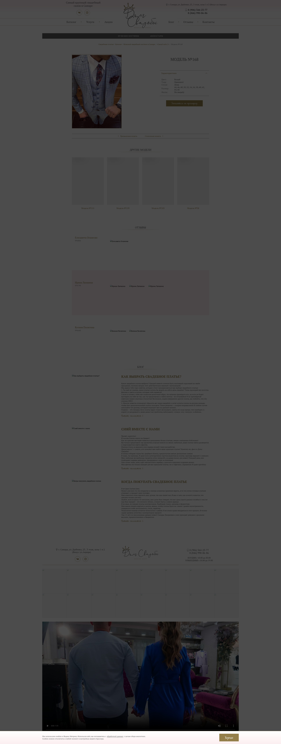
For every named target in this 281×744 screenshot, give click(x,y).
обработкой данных (115, 736)
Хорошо (229, 737)
